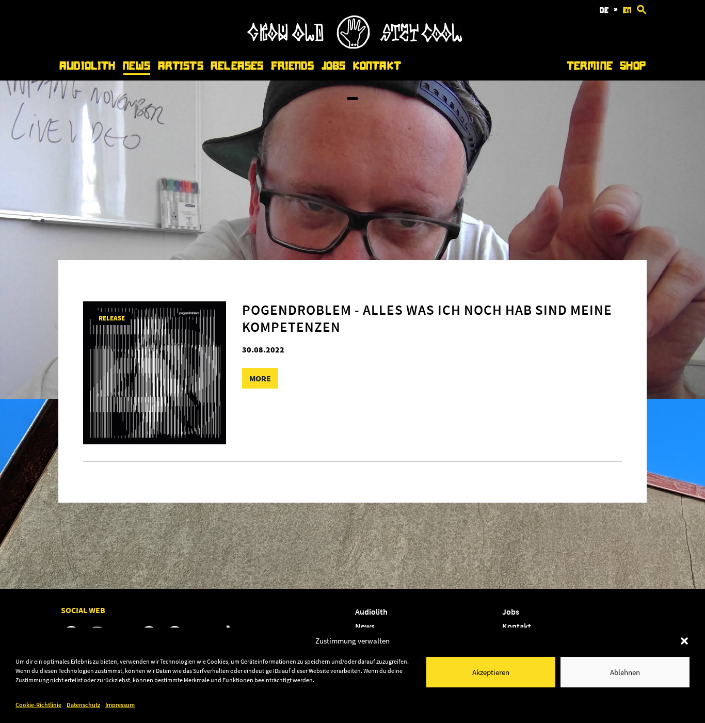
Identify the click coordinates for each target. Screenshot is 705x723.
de (604, 10)
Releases (237, 66)
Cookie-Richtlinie (38, 705)
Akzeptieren (490, 672)
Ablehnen (625, 672)
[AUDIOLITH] (354, 46)
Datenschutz (83, 705)
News (137, 66)
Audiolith (87, 66)
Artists (180, 66)
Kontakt (377, 66)
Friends (292, 66)
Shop (633, 66)
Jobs (334, 66)
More (260, 378)
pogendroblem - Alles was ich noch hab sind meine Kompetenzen (427, 318)
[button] (684, 641)
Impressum (120, 705)
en (627, 10)
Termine (590, 66)
